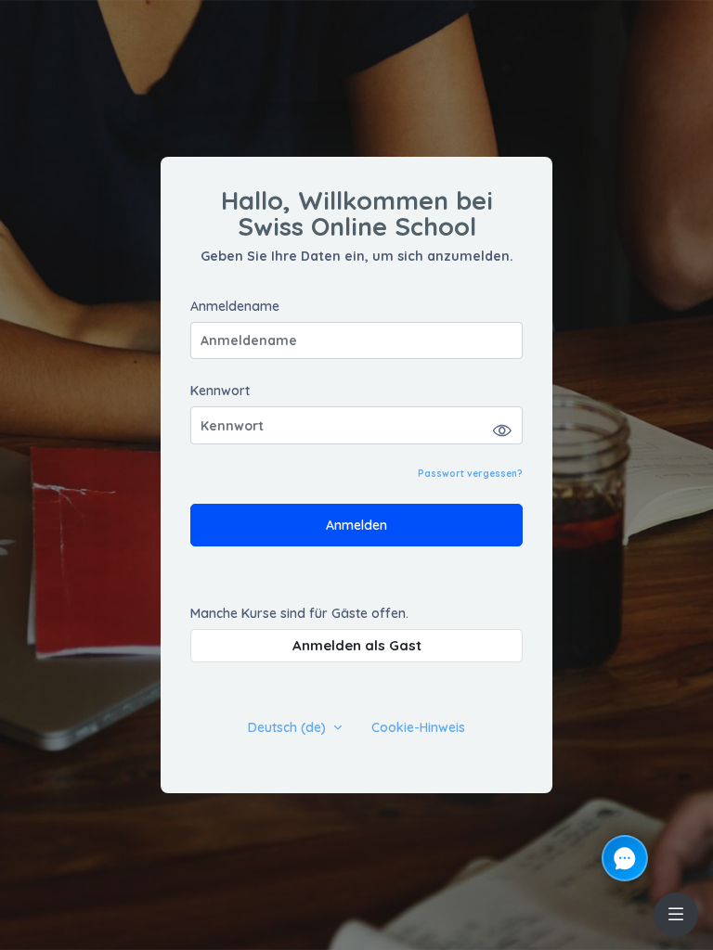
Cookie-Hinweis (418, 728)
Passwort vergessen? (470, 474)
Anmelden (356, 525)
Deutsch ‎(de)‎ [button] (289, 728)
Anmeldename (234, 307)
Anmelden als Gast (356, 645)
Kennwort (220, 391)
